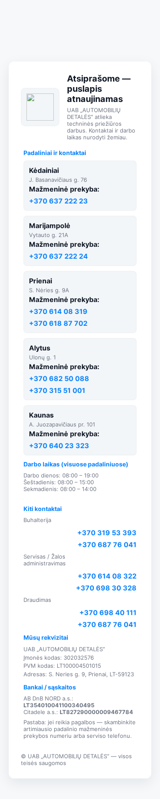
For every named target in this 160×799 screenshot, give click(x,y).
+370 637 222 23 (58, 201)
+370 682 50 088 (59, 378)
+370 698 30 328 (106, 588)
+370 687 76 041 (107, 544)
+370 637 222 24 (58, 256)
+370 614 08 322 (107, 576)
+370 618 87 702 (58, 323)
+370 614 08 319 (58, 311)
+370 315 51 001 (57, 390)
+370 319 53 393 (107, 532)
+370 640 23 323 (59, 445)
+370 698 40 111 (108, 612)
